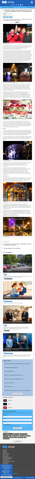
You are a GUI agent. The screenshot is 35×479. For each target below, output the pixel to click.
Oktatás (11, 301)
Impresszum (5, 452)
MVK (5, 278)
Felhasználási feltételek (7, 424)
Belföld (8, 301)
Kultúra (8, 353)
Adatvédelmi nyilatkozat (23, 425)
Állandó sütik (7, 470)
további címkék (18, 441)
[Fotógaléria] (12, 5)
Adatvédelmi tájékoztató (7, 458)
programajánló (23, 434)
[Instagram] (19, 5)
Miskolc (5, 274)
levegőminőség (6, 437)
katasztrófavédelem (6, 438)
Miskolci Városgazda (9, 278)
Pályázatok (5, 451)
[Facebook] (16, 5)
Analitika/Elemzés (7, 471)
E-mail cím (4, 421)
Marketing (7, 472)
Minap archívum (5, 456)
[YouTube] (21, 5)
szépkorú (8, 330)
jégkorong (15, 437)
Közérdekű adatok (6, 462)
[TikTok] (23, 5)
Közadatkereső (5, 463)
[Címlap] (8, 2)
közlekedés (5, 435)
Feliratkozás (18, 428)
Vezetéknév (5, 415)
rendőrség (11, 437)
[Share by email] (19, 22)
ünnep (5, 330)
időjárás (10, 434)
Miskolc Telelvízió (6, 453)
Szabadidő (11, 353)
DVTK (4, 434)
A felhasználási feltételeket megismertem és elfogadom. (15, 425)
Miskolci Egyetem (20, 437)
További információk (6, 468)
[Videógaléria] (14, 5)
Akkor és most (22, 435)
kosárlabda (28, 435)
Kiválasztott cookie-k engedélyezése (6, 474)
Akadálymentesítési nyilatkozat (8, 461)
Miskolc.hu (14, 210)
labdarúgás (16, 434)
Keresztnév (5, 418)
